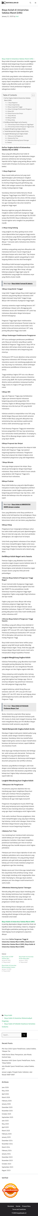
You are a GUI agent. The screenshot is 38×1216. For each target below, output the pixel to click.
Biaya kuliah (8, 1015)
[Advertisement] (19, 38)
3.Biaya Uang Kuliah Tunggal (14, 107)
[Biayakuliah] (10, 3)
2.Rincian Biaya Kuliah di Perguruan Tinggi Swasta (20, 127)
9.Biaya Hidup (11, 120)
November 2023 (7, 1160)
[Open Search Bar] (30, 3)
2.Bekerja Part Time (12, 138)
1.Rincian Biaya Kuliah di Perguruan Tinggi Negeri (20, 124)
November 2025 (7, 1110)
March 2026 (6, 1097)
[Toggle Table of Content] (32, 95)
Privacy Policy (26, 1206)
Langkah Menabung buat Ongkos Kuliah (16, 134)
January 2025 (6, 1137)
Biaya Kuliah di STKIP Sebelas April (7, 957)
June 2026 (5, 1087)
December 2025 (7, 1107)
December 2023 (7, 1157)
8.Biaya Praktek (11, 118)
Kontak (18, 1206)
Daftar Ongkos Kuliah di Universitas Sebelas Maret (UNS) (17, 99)
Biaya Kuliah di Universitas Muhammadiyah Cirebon (9, 966)
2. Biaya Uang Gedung (13, 105)
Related (9, 142)
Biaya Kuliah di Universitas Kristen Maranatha (26, 957)
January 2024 (6, 1154)
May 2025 (5, 1124)
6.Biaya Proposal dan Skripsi (15, 113)
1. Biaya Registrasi (12, 103)
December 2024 (7, 1140)
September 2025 (7, 1117)
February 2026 (7, 1100)
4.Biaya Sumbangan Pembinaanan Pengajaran (19, 109)
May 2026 (5, 1090)
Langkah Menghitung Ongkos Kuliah (15, 129)
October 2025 (6, 1114)
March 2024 (6, 1147)
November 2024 (7, 1144)
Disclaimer (11, 1206)
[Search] (24, 1035)
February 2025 (7, 1134)
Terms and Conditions (19, 1209)
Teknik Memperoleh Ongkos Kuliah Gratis (16, 131)
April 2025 (5, 1127)
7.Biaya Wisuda (11, 116)
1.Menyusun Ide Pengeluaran (15, 136)
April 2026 (5, 1094)
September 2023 (7, 1167)
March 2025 (6, 1130)
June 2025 (5, 1120)
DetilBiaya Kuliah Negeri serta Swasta (15, 122)
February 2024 (7, 1150)
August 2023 (6, 1170)
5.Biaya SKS (10, 111)
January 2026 (6, 1104)
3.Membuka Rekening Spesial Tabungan (18, 140)
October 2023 (6, 1164)
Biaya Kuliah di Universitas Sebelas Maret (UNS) (17, 59)
